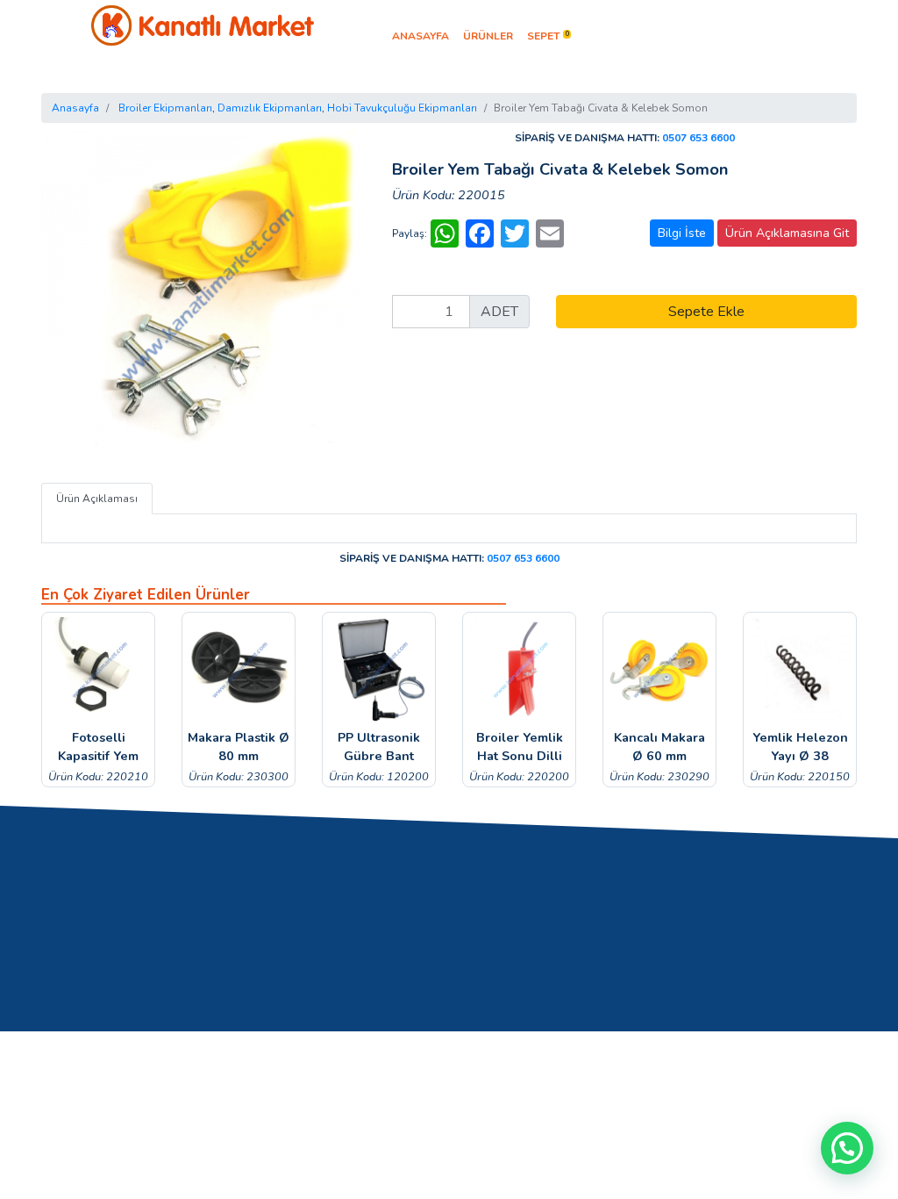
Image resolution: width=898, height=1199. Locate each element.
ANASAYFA (420, 36)
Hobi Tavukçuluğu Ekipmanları (402, 108)
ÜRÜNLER (488, 36)
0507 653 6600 (698, 138)
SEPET (548, 36)
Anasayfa (75, 108)
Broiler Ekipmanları (165, 108)
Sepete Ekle (706, 311)
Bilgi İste (682, 233)
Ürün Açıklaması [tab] (97, 499)
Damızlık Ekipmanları (269, 108)
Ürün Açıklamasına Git (787, 233)
